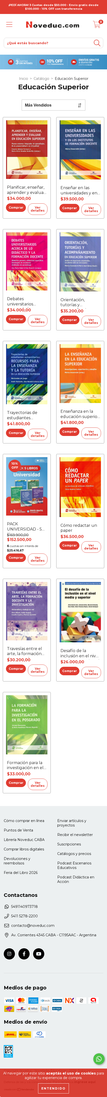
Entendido (53, 1088)
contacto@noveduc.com (32, 925)
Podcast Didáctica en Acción (75, 879)
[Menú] (9, 24)
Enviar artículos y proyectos (71, 823)
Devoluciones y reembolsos (17, 860)
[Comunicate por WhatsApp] (99, 1059)
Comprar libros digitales (24, 849)
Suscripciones (69, 844)
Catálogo (41, 78)
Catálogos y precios (74, 853)
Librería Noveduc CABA (24, 839)
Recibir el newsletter (75, 834)
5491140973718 (24, 906)
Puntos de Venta (18, 830)
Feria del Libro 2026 (21, 872)
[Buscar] (97, 43)
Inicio (23, 78)
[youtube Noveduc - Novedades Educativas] (38, 954)
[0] (97, 26)
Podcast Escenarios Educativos (74, 865)
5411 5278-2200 (24, 916)
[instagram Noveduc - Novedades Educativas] (9, 954)
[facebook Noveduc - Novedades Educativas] (24, 954)
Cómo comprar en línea (24, 821)
